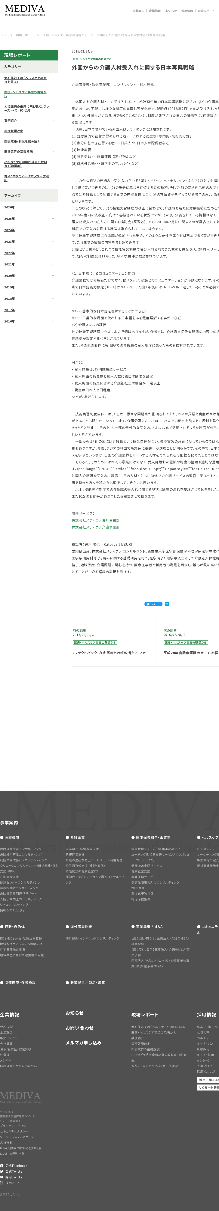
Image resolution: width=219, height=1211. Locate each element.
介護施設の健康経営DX (82, 871)
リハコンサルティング (14, 904)
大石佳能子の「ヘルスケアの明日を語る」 (25, 80)
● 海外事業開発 (79, 926)
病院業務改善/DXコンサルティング (23, 860)
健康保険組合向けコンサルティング (155, 882)
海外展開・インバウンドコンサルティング (92, 938)
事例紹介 (10, 120)
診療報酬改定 (13, 131)
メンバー (6, 1060)
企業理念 (6, 1032)
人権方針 (6, 1142)
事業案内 (138, 11)
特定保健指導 (140, 899)
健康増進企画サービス (146, 865)
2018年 (9, 298)
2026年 (9, 207)
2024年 (9, 230)
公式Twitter (15, 1171)
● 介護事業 (75, 837)
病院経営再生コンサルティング (21, 854)
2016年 (9, 321)
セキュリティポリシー (14, 1131)
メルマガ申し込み (84, 1042)
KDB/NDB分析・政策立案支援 (21, 938)
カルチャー (204, 1038)
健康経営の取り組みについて (20, 1066)
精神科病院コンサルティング (19, 888)
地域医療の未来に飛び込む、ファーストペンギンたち (26, 108)
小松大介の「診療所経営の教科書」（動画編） (25, 164)
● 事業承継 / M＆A (147, 926)
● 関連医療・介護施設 (18, 982)
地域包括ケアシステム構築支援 (21, 944)
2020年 (9, 275)
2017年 (9, 310)
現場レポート (206, 11)
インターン (204, 1060)
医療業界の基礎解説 (18, 151)
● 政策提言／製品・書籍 (85, 982)
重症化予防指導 (142, 893)
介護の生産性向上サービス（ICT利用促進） (95, 860)
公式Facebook (16, 1165)
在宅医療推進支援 (12, 949)
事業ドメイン (8, 1038)
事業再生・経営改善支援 (82, 849)
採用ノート (13, 1183)
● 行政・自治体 (12, 926)
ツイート (156, 604)
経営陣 (5, 1055)
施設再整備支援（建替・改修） (86, 865)
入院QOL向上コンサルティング (21, 899)
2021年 (9, 264)
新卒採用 (203, 1049)
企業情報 (155, 11)
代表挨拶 (6, 1027)
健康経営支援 (140, 871)
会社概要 (6, 1043)
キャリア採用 (205, 1055)
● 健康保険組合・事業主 (151, 837)
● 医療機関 (9, 837)
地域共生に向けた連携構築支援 (22, 955)
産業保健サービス (143, 877)
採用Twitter (15, 1177)
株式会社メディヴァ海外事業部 (96, 520)
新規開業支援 (75, 854)
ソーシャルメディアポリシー (18, 1137)
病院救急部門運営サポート (18, 893)
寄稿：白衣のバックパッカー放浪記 (26, 178)
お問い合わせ (80, 1028)
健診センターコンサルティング (20, 882)
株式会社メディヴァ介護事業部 (96, 527)
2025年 (9, 218)
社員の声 (203, 1032)
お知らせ (171, 11)
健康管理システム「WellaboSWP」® (156, 849)
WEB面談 (138, 888)
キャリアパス (205, 1043)
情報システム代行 (12, 910)
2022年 (9, 253)
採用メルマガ (206, 1071)
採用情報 (187, 11)
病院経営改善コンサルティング (21, 849)
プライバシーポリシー (14, 1126)
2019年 (9, 287)
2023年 (9, 241)
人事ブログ (204, 1066)
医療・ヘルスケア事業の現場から (25, 94)
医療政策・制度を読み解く (22, 141)
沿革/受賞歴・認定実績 (15, 1049)
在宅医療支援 (9, 877)
